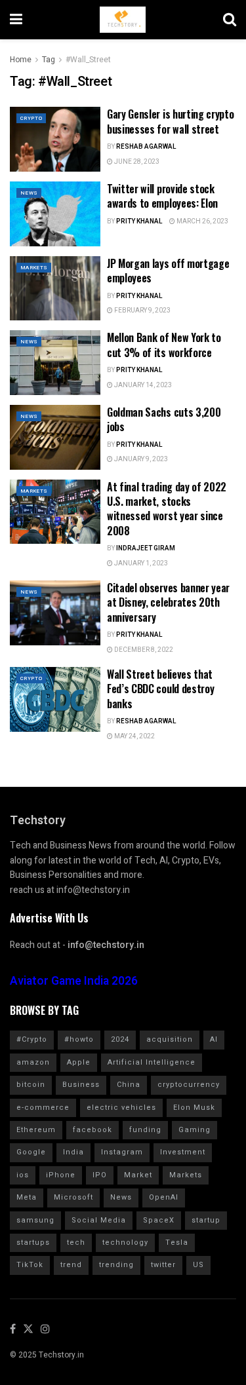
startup (206, 1220)
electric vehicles (121, 1107)
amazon (33, 1062)
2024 (120, 1039)
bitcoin (30, 1084)
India (73, 1152)
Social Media (99, 1220)
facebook (92, 1129)
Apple (79, 1062)
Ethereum (36, 1129)
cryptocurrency (188, 1084)
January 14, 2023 (142, 385)
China (128, 1084)
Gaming (194, 1129)
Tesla (176, 1242)
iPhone (60, 1175)
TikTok (29, 1264)
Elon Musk (194, 1107)
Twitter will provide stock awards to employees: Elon (162, 196)
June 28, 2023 (136, 161)
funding (145, 1129)
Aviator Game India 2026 (74, 981)
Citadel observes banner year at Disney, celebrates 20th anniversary (168, 602)
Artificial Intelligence (151, 1062)
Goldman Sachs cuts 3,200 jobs (163, 419)
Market (138, 1175)
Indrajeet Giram (145, 548)
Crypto (31, 118)
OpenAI (163, 1197)
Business (81, 1084)
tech (76, 1242)
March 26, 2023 (201, 221)
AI (214, 1039)
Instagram (122, 1152)
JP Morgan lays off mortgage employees (168, 271)
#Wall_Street (88, 60)
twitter (163, 1264)
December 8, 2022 (143, 650)
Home (20, 60)
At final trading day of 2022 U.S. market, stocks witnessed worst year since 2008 (166, 509)
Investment (182, 1152)
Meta (26, 1197)
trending (116, 1264)
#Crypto (31, 1039)
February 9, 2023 (142, 310)
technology (125, 1242)
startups (33, 1242)
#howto (79, 1039)
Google (31, 1152)
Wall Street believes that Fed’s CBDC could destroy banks (160, 688)
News (28, 193)
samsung (35, 1220)
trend (71, 1264)
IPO (99, 1175)
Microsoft (73, 1197)
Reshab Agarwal (146, 146)
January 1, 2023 (140, 563)
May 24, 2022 (134, 736)
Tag (48, 60)
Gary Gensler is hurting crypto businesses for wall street (170, 121)
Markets (33, 267)
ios (22, 1175)
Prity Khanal (139, 221)
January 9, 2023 (140, 459)
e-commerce (43, 1107)
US (198, 1264)
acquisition (169, 1039)
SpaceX (158, 1220)
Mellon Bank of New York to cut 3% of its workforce (164, 345)
